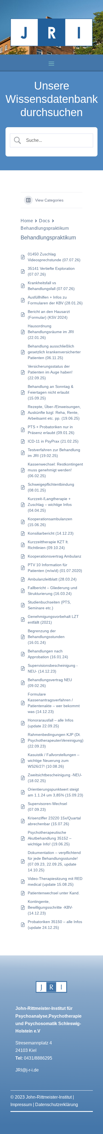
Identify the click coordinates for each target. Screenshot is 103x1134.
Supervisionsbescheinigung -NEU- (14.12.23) (53, 668)
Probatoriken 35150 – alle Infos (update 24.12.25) (55, 924)
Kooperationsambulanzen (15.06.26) (50, 522)
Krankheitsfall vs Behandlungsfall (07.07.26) (51, 286)
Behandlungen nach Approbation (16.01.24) (48, 654)
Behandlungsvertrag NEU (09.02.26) (50, 683)
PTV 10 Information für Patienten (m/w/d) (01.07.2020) (55, 568)
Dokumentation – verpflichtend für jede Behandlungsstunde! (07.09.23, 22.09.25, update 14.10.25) (54, 861)
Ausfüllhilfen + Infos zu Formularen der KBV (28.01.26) (55, 300)
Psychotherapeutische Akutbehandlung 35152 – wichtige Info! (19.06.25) (49, 838)
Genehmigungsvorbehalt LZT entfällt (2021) (53, 619)
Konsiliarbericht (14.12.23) (51, 533)
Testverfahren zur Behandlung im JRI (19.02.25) (54, 453)
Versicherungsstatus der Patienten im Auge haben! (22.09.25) (50, 372)
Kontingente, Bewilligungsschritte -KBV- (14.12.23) (50, 907)
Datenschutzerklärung (56, 1104)
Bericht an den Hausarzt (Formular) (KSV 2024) (49, 314)
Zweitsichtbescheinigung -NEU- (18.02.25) (55, 778)
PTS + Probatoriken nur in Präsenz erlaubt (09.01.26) (51, 430)
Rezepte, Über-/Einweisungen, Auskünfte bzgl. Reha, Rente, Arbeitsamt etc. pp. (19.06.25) (54, 412)
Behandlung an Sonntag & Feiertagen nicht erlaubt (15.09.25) (50, 392)
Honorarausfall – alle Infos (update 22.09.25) (50, 723)
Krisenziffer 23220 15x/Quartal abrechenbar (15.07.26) (54, 821)
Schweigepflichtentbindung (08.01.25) (51, 487)
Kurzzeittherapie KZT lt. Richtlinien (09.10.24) (48, 545)
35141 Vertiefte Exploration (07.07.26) (51, 271)
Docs (44, 220)
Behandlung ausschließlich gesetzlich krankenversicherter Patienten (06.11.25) (54, 352)
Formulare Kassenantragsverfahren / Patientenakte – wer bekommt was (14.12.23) (54, 703)
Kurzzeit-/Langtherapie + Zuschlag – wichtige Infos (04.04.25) (50, 505)
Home (27, 220)
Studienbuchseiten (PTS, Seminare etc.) (49, 605)
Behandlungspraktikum (45, 228)
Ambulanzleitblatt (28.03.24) (52, 579)
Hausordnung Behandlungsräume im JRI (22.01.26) (51, 332)
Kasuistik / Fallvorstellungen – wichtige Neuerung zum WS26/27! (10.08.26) (53, 760)
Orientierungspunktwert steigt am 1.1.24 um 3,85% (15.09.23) (55, 792)
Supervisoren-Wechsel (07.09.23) (47, 806)
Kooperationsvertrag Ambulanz (54, 556)
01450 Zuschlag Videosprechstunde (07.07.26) (54, 257)
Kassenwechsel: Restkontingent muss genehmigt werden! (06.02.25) (55, 470)
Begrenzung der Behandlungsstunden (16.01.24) (46, 637)
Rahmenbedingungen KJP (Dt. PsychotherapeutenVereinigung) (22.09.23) (55, 740)
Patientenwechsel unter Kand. (54, 893)
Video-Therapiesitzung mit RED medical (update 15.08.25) (55, 881)
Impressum (21, 1104)
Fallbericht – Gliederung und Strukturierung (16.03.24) (52, 591)
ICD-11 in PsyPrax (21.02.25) (53, 441)
